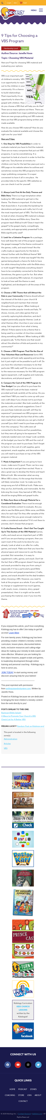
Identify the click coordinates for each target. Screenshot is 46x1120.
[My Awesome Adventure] (23, 903)
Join (15, 3)
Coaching (10, 1095)
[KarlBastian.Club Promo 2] (23, 780)
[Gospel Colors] (23, 839)
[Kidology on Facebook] (23, 1030)
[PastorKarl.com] (23, 858)
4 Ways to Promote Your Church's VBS (18, 716)
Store (21, 1095)
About (38, 1095)
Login (9, 3)
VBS (5, 748)
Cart (25, 3)
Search (3, 3)
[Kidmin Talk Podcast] (23, 988)
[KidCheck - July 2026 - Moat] (23, 819)
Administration (10, 739)
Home (12, 1089)
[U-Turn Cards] (23, 969)
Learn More (14, 633)
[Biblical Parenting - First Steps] (23, 800)
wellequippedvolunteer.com (18, 688)
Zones (33, 1089)
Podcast (22, 1089)
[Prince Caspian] (23, 939)
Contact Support (24, 1113)
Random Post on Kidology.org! (30, 726)
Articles (7, 743)
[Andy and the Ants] (23, 878)
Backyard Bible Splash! (11, 712)
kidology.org (37, 1113)
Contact (23, 1101)
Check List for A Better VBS (13, 719)
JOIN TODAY (7, 672)
